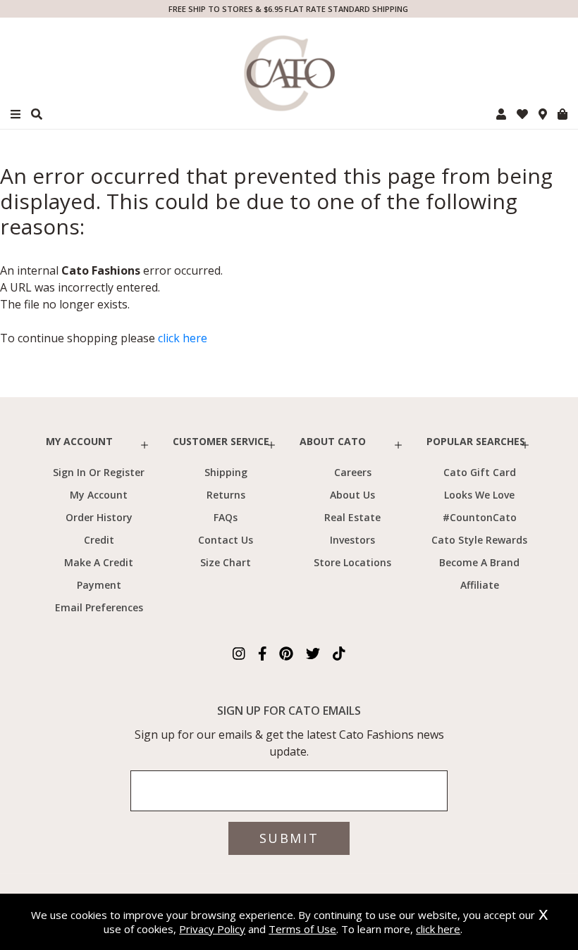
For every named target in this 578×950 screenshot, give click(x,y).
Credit (99, 539)
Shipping (225, 472)
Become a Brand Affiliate (479, 574)
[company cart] (562, 114)
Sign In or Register (98, 472)
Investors (352, 539)
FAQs (226, 517)
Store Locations (352, 562)
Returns (226, 494)
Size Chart (225, 562)
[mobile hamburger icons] (15, 114)
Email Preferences (99, 607)
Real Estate (352, 517)
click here (182, 338)
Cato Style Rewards (479, 539)
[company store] (543, 114)
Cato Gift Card (479, 472)
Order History (99, 517)
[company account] (501, 114)
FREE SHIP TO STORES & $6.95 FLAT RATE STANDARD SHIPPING (288, 9)
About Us (352, 494)
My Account (99, 494)
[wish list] (522, 114)
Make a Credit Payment (98, 574)
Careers (352, 472)
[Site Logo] (289, 73)
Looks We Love (479, 494)
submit (289, 838)
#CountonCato (480, 517)
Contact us (225, 539)
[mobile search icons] (36, 114)
